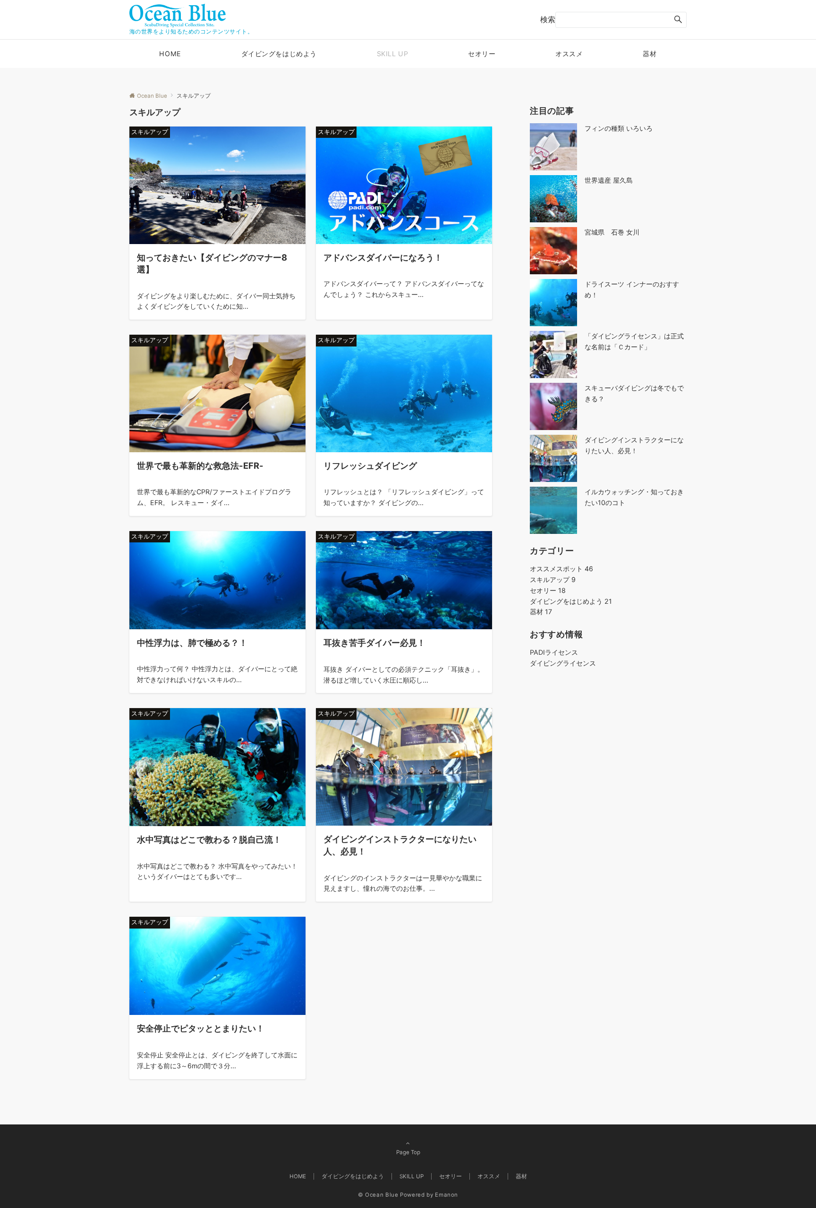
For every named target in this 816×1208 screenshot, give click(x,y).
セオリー (548, 590)
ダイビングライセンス (563, 663)
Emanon (446, 1194)
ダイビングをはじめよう (571, 601)
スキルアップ (553, 579)
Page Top (408, 1152)
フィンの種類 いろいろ (619, 128)
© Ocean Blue (378, 1194)
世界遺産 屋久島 (609, 180)
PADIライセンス (554, 652)
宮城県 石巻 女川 (612, 232)
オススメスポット (561, 569)
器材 (541, 612)
